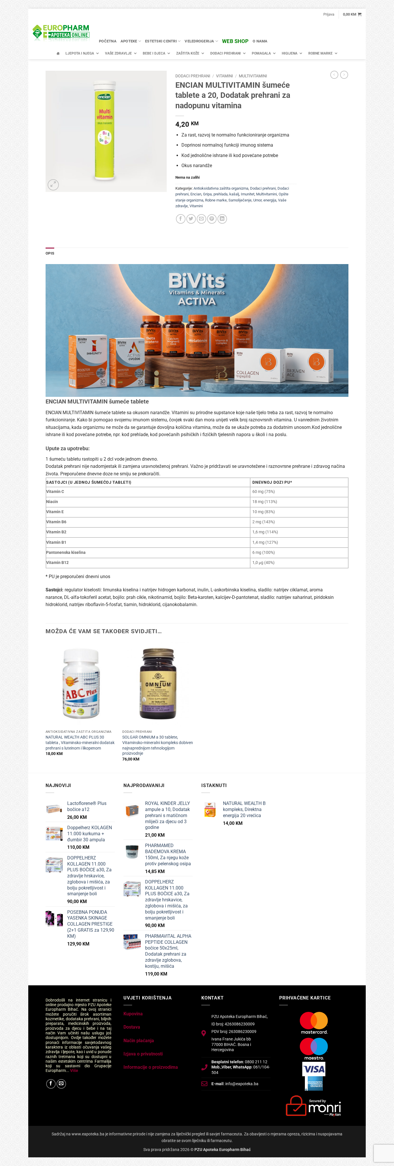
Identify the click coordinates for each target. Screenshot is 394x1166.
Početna (108, 41)
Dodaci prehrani (225, 53)
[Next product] (334, 75)
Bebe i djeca (154, 53)
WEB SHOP (235, 41)
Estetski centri (161, 41)
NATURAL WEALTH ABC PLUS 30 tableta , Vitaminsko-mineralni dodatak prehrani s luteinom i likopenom (80, 742)
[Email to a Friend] (201, 219)
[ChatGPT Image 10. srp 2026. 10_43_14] (197, 330)
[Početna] (58, 53)
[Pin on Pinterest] (212, 219)
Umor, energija (264, 200)
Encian (195, 194)
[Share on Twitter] (191, 219)
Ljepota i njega (79, 53)
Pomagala (261, 53)
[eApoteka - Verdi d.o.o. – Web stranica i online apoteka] (61, 34)
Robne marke (320, 53)
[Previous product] (344, 75)
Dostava (131, 1027)
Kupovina (133, 1013)
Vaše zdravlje (118, 53)
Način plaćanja (138, 1040)
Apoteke (129, 41)
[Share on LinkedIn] (222, 219)
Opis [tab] (50, 253)
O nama (260, 41)
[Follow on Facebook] (51, 1084)
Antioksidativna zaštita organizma (221, 188)
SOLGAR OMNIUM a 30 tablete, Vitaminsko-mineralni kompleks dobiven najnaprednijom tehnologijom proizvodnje (157, 745)
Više (74, 1070)
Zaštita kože (187, 53)
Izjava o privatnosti (143, 1054)
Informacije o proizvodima (150, 1067)
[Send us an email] (61, 1084)
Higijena (289, 53)
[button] (328, 14)
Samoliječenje (240, 200)
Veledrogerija (199, 41)
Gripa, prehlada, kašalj (221, 194)
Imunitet (247, 194)
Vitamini (224, 76)
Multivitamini (253, 76)
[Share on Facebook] (180, 219)
